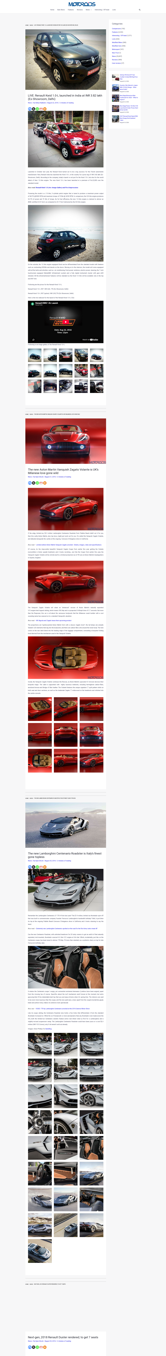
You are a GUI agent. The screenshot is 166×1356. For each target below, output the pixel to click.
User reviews (116, 63)
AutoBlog (48, 1029)
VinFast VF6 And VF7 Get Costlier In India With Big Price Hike (129, 77)
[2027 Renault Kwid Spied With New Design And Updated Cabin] (115, 118)
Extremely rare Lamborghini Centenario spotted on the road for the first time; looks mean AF (67, 928)
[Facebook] (30, 109)
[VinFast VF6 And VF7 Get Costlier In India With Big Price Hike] (115, 77)
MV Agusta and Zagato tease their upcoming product (53, 620)
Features (115, 32)
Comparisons (116, 29)
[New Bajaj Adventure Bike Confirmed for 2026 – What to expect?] (115, 98)
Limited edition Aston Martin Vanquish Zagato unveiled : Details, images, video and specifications (68, 545)
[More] (44, 109)
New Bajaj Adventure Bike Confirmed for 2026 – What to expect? (129, 97)
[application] (91, 9)
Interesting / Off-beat (119, 35)
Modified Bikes (117, 42)
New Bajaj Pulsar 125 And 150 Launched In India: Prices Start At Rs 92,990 (129, 108)
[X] (33, 109)
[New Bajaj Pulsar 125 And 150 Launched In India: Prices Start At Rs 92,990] (115, 108)
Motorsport (116, 49)
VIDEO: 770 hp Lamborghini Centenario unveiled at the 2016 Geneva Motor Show (63, 1009)
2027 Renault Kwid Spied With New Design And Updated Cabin (129, 118)
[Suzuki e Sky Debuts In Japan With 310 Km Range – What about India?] (115, 88)
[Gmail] (41, 109)
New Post (115, 53)
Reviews (115, 60)
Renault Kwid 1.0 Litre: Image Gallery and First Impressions (57, 188)
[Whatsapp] (37, 109)
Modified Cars (117, 46)
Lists (113, 39)
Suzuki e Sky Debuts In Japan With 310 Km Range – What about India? (129, 87)
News (30, 103)
